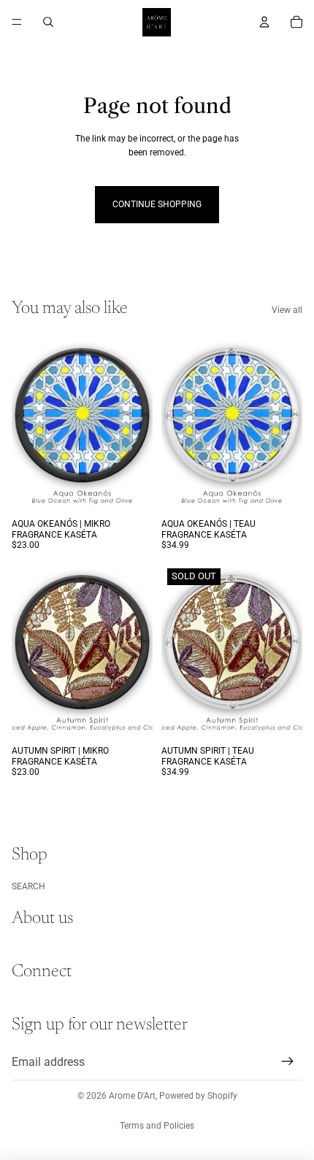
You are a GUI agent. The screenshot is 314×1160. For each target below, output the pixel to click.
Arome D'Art (132, 1096)
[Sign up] (287, 1062)
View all (287, 310)
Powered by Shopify (198, 1096)
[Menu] (17, 22)
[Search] (48, 22)
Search (28, 886)
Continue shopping (157, 204)
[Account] (264, 22)
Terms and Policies (157, 1126)
